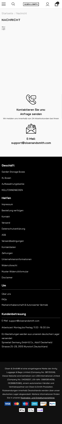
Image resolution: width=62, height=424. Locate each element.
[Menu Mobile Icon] (4, 4)
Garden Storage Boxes (13, 171)
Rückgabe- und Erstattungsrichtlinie (38, 397)
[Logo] (31, 4)
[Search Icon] (13, 4)
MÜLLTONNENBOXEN (12, 190)
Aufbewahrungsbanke (13, 184)
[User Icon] (47, 4)
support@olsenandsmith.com (24, 320)
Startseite (7, 13)
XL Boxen (6, 178)
